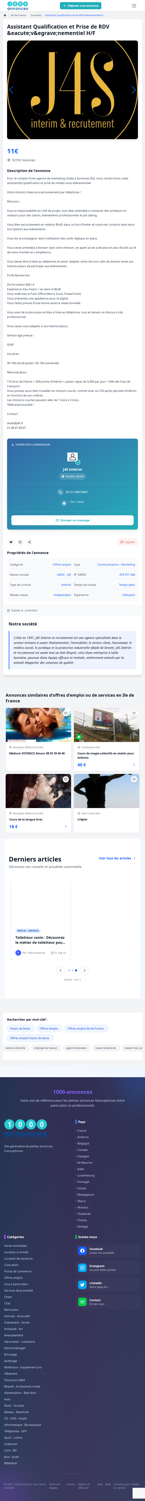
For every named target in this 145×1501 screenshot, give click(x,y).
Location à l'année (16, 1252)
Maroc (81, 1201)
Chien (8, 1297)
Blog (108, 1484)
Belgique (83, 1143)
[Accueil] (5, 15)
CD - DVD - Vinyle (15, 1418)
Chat (7, 1303)
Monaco (82, 1207)
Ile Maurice (84, 1163)
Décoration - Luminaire (19, 1342)
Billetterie (10, 1463)
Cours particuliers (16, 1284)
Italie (80, 1169)
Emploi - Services (28, 930)
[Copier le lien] (20, 542)
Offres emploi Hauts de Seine (29, 1038)
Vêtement (10, 1374)
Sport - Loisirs (13, 1438)
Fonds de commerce (17, 1271)
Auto (7, 1399)
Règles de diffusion (84, 1486)
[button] (133, 90)
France (81, 1131)
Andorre (83, 1137)
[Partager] (29, 542)
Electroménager (15, 1348)
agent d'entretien (76, 1048)
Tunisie (82, 1220)
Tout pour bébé (14, 1380)
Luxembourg (86, 1175)
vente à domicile (15, 1048)
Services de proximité (18, 1290)
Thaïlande (84, 1214)
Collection (11, 1444)
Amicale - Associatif (17, 1316)
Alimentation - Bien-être (20, 1393)
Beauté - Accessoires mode (22, 1386)
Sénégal (82, 1227)
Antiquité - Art (13, 1329)
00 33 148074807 (77, 492)
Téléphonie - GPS (15, 1431)
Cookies (70, 1484)
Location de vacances (18, 1258)
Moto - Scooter (14, 1406)
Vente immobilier (15, 1246)
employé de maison (45, 1048)
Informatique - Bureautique (22, 1425)
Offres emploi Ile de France (86, 1028)
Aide (100, 1484)
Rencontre (11, 1310)
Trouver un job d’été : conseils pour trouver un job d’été (103, 942)
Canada (82, 1150)
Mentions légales (54, 1486)
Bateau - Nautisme (16, 1412)
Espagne (83, 1156)
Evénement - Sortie (17, 1322)
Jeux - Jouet (11, 1457)
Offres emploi (49, 1028)
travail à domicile (105, 1048)
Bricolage (10, 1354)
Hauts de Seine (20, 1028)
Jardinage (10, 1361)
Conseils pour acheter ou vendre (127, 1486)
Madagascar (85, 1195)
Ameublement (13, 1335)
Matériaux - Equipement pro (23, 1367)
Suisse (81, 1188)
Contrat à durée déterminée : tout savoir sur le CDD (40, 940)
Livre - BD (10, 1450)
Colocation (11, 1265)
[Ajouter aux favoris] (11, 542)
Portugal (83, 1182)
